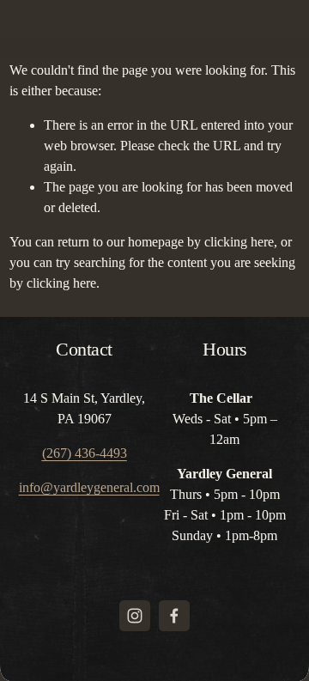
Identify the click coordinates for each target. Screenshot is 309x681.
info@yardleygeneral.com (89, 487)
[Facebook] (174, 615)
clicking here (239, 241)
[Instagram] (134, 615)
